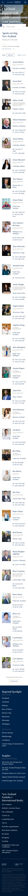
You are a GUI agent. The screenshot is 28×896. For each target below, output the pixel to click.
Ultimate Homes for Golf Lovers (13, 773)
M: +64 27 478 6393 (19, 191)
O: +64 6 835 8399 (18, 299)
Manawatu (5, 717)
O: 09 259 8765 (17, 631)
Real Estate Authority (9, 830)
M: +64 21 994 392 (19, 503)
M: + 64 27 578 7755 (19, 382)
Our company (7, 804)
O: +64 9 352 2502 (18, 74)
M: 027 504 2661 (18, 650)
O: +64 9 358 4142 (18, 341)
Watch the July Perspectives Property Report (12, 763)
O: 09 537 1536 (17, 465)
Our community (7, 812)
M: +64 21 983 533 (19, 212)
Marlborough (6, 736)
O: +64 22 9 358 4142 (18, 215)
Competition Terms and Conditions (10, 846)
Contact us (6, 815)
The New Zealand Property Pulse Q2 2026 (14, 769)
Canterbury (6, 740)
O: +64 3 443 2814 (18, 545)
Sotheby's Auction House (11, 808)
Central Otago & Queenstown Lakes (12, 745)
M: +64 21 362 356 (19, 421)
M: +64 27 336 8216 (19, 170)
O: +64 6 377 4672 (18, 132)
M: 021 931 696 (18, 605)
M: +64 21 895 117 (18, 72)
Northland (5, 698)
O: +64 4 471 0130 (18, 362)
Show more (14, 681)
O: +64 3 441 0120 (18, 259)
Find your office (7, 48)
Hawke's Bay (6, 713)
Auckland (5, 702)
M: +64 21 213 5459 (19, 401)
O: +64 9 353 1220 (18, 423)
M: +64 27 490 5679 (19, 257)
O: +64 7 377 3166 (18, 403)
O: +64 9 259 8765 (18, 384)
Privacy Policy (4, 865)
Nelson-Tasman (7, 733)
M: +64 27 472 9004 (19, 564)
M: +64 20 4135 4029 (18, 585)
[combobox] (10, 55)
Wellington (6, 724)
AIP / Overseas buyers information (10, 851)
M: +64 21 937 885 (19, 483)
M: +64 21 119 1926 (19, 91)
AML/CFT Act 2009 (19, 865)
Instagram (5, 838)
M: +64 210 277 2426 (18, 150)
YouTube (5, 841)
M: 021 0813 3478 (18, 238)
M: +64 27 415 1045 (19, 359)
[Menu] (25, 2)
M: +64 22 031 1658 (19, 113)
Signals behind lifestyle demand (13, 777)
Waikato (5, 705)
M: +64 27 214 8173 (19, 524)
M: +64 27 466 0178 (19, 130)
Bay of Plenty (7, 709)
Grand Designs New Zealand (12, 781)
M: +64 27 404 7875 (19, 316)
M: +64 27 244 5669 (19, 442)
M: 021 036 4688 (18, 462)
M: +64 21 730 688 (19, 338)
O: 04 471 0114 (17, 240)
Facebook (5, 834)
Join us (4, 823)
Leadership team (8, 819)
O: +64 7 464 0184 (18, 153)
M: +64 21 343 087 (19, 669)
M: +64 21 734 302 (19, 543)
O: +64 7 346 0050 (18, 193)
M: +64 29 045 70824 (17, 628)
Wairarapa (5, 720)
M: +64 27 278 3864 (19, 297)
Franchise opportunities (10, 826)
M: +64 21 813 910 (19, 278)
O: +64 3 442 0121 (18, 671)
